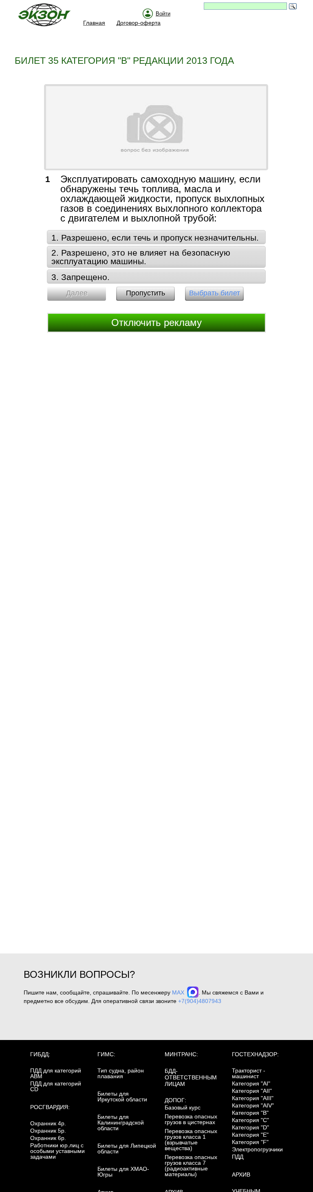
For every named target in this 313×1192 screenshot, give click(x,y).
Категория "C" (250, 1120)
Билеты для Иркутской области (122, 1096)
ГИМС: (106, 1054)
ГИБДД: (40, 1054)
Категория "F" (250, 1142)
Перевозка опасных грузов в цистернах (191, 1119)
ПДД (237, 1156)
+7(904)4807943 (199, 1001)
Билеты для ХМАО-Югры (123, 1172)
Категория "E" (250, 1134)
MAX (179, 992)
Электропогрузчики (257, 1149)
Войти (163, 14)
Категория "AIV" (253, 1105)
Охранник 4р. (48, 1123)
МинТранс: (181, 1054)
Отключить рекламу (156, 322)
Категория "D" (250, 1127)
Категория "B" (250, 1112)
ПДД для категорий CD (55, 1086)
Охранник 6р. (48, 1138)
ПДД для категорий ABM (55, 1073)
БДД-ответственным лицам (191, 1077)
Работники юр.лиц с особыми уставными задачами (57, 1151)
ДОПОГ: (175, 1100)
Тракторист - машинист (248, 1073)
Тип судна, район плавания (120, 1073)
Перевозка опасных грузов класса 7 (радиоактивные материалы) (191, 1165)
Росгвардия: (50, 1107)
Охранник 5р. (48, 1130)
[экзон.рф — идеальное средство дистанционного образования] (49, 17)
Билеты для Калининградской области (120, 1122)
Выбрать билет (214, 293)
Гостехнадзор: (255, 1054)
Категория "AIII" (252, 1098)
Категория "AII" (252, 1091)
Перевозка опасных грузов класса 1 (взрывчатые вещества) (191, 1139)
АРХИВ (241, 1174)
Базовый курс (183, 1107)
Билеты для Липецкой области (126, 1148)
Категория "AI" (251, 1083)
